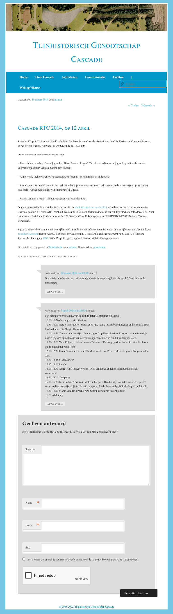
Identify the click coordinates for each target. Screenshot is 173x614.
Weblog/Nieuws (30, 87)
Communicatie (95, 77)
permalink (99, 247)
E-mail (32, 525)
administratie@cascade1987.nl (91, 207)
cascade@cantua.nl (28, 233)
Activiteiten (69, 77)
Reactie (30, 449)
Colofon (118, 77)
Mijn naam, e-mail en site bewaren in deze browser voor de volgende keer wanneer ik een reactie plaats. (83, 559)
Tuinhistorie (55, 247)
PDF (45, 238)
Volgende (148, 105)
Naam (32, 502)
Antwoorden (55, 291)
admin (58, 99)
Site (27, 547)
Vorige (133, 105)
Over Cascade (44, 77)
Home (24, 77)
